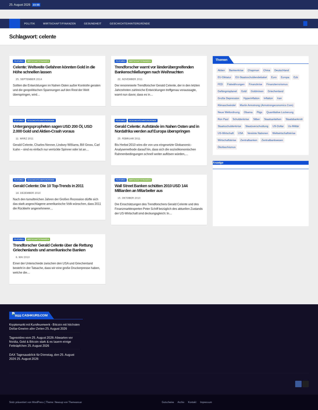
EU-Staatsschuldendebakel (251, 77)
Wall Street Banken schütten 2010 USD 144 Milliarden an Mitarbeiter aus (151, 188)
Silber (256, 119)
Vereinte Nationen (257, 133)
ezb (296, 77)
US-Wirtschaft (226, 133)
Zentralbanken (248, 140)
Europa (285, 77)
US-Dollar (278, 126)
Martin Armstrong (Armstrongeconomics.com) (266, 105)
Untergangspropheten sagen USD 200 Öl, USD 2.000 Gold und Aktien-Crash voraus (52, 128)
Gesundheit (93, 23)
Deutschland (281, 70)
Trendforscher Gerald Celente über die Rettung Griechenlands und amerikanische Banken (53, 247)
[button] (299, 23)
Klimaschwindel (227, 105)
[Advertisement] (260, 198)
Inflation (268, 98)
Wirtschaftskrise (227, 140)
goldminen (257, 91)
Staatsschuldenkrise (229, 126)
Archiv (181, 402)
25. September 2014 (29, 79)
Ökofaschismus (227, 147)
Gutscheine (168, 402)
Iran (279, 98)
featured (19, 61)
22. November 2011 (130, 79)
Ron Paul (223, 119)
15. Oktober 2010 (129, 198)
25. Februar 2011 (129, 138)
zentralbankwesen (272, 140)
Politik (29, 23)
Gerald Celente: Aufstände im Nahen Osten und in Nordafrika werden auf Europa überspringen (157, 128)
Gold (244, 91)
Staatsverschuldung (256, 126)
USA (240, 133)
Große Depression (228, 98)
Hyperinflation (251, 98)
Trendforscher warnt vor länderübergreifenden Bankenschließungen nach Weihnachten (154, 69)
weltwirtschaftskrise (283, 133)
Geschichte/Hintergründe (130, 23)
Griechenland (275, 91)
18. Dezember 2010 (28, 193)
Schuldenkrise (241, 119)
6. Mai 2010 (23, 257)
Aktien (221, 70)
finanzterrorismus (277, 84)
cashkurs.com (34, 315)
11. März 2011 (24, 138)
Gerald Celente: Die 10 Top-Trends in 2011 (48, 185)
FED (220, 84)
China (266, 70)
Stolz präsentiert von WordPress (27, 402)
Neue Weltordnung (229, 112)
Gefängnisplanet (227, 91)
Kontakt (192, 402)
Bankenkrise (236, 70)
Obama (248, 112)
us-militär (293, 126)
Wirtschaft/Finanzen (59, 23)
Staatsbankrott (294, 119)
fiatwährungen (236, 84)
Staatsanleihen (272, 119)
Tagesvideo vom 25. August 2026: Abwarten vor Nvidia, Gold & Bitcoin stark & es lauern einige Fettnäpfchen (41, 341)
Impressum (206, 402)
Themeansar (75, 402)
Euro (274, 77)
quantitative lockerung (280, 112)
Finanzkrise (255, 84)
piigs (259, 112)
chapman (253, 70)
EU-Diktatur (224, 77)
